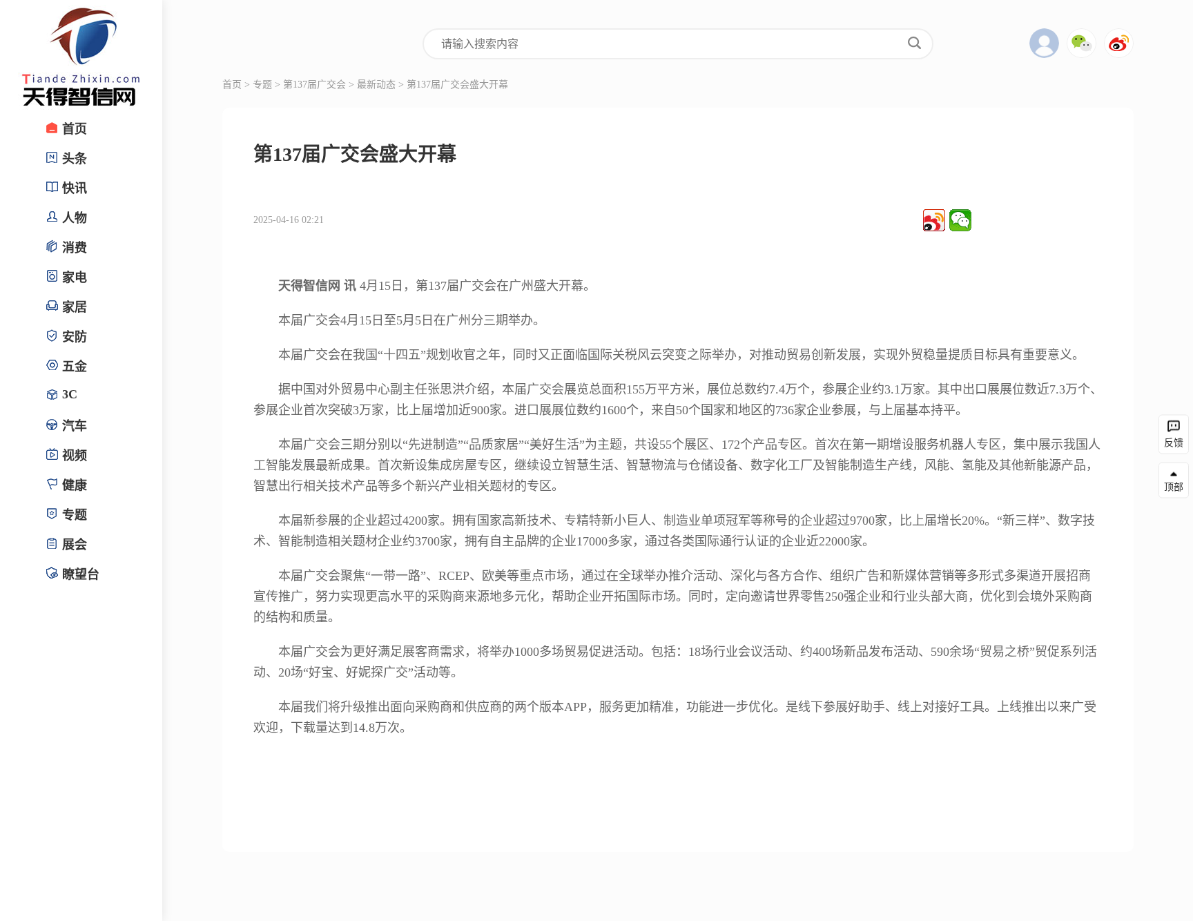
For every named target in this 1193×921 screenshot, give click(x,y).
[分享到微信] (960, 220)
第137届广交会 (314, 84)
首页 (232, 84)
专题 (262, 84)
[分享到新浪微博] (934, 220)
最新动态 (376, 84)
